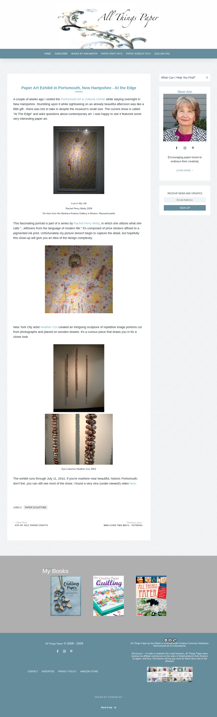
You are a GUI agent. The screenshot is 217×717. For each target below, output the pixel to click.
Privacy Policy (67, 671)
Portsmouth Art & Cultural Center (83, 99)
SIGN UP (185, 207)
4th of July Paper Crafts (31, 525)
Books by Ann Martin (84, 53)
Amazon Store (89, 671)
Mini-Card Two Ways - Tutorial (123, 525)
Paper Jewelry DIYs (138, 53)
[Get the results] (206, 77)
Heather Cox (49, 327)
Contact (33, 671)
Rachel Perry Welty (87, 223)
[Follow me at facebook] (176, 148)
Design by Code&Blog (108, 697)
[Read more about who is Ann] (184, 140)
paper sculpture (35, 507)
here (133, 483)
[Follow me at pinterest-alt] (193, 148)
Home (47, 53)
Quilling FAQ (162, 53)
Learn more (183, 170)
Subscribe (61, 53)
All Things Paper (139, 643)
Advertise (48, 671)
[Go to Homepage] (108, 26)
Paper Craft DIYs (111, 53)
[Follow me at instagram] (185, 148)
